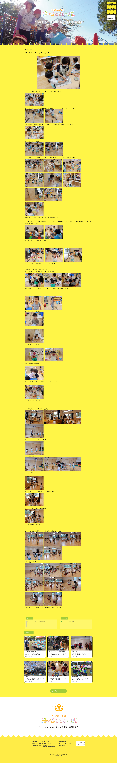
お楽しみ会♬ (75, 651)
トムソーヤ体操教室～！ (30, 651)
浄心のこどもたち (47, 743)
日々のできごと (28, 656)
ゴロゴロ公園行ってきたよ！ (78, 676)
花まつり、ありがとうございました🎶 (57, 651)
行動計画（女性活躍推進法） (49, 746)
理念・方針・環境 (111, 8)
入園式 (26, 676)
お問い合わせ (62, 745)
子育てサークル (111, 13)
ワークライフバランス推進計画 (65, 743)
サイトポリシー (58, 755)
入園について (111, 10)
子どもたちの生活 (111, 5)
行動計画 (45, 745)
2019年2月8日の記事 (53, 676)
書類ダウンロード (63, 741)
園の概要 (111, 3)
